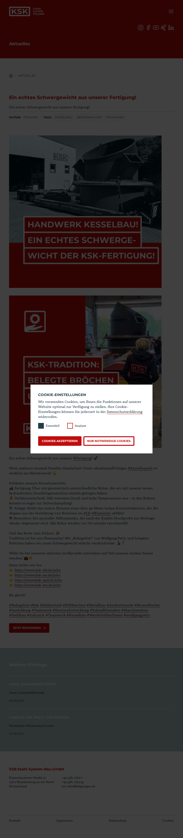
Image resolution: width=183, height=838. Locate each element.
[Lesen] (91, 689)
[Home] (11, 76)
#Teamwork (41, 609)
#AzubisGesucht (120, 604)
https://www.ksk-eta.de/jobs (38, 584)
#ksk (35, 604)
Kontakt (14, 820)
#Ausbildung (19, 609)
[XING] (163, 27)
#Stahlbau (17, 614)
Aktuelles (26, 75)
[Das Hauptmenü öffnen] (170, 11)
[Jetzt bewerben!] (29, 628)
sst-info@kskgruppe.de (78, 786)
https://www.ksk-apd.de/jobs (38, 579)
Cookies (168, 820)
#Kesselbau (76, 614)
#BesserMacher (147, 604)
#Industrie (36, 614)
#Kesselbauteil (140, 468)
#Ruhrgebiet (19, 604)
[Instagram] (140, 27)
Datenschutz (117, 820)
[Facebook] (148, 27)
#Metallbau (96, 604)
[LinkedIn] (171, 27)
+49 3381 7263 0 (72, 777)
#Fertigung (82, 458)
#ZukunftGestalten (105, 609)
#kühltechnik (51, 604)
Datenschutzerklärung (124, 411)
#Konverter (101, 513)
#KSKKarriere (74, 604)
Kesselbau (64, 117)
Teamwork (115, 117)
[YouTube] (156, 27)
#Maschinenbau (134, 609)
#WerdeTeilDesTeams (105, 614)
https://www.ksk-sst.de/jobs (37, 574)
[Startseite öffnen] (26, 11)
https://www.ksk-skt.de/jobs (38, 569)
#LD (86, 513)
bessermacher (89, 117)
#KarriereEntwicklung (70, 609)
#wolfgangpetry (137, 614)
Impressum (64, 820)
